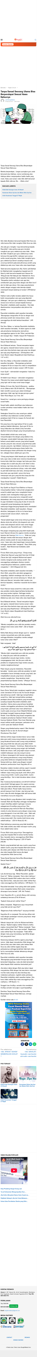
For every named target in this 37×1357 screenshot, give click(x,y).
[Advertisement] (18, 18)
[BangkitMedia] (18, 39)
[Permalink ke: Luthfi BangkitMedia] (2, 100)
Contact (9, 1337)
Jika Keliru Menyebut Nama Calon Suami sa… (15, 1195)
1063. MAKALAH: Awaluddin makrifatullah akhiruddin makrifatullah (28, 1052)
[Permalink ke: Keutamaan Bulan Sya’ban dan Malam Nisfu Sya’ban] (27, 1074)
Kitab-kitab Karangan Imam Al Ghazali (13, 189)
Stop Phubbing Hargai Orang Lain (11, 1188)
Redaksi (27, 1337)
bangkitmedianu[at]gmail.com (12, 1310)
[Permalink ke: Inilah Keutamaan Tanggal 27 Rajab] (9, 1094)
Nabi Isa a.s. (19, 535)
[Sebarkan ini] (22, 1044)
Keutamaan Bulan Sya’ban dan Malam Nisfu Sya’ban (17, 192)
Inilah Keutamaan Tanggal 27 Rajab (12, 195)
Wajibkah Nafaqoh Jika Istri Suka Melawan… (14, 1198)
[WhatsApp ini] (34, 1044)
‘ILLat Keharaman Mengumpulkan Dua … (13, 1192)
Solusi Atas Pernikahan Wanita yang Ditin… (14, 1201)
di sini (16, 999)
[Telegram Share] (30, 1044)
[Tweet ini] (26, 1044)
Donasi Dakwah (18, 1340)
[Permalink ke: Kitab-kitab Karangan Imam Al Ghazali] (9, 1074)
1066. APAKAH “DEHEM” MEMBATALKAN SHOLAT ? (9, 1052)
